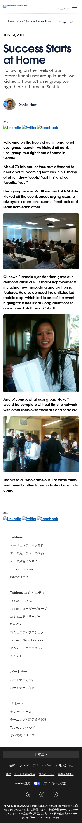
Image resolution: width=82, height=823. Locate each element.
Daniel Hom (27, 105)
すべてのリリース (22, 735)
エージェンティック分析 (27, 545)
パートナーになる (22, 688)
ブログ (19, 21)
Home (10, 21)
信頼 (12, 765)
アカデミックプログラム (27, 648)
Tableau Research (23, 569)
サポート (17, 703)
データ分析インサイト (25, 561)
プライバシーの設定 (54, 783)
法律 (8, 774)
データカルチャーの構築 (27, 553)
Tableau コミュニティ (27, 592)
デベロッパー (41, 765)
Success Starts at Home (39, 21)
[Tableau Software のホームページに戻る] (18, 4)
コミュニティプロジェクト (28, 632)
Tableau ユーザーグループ (28, 609)
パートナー (19, 671)
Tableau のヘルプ (22, 727)
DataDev (16, 624)
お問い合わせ (19, 577)
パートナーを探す (22, 680)
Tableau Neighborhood (27, 640)
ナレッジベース (20, 712)
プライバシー (46, 774)
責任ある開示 (65, 774)
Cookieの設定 (22, 783)
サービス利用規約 (24, 774)
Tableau (16, 537)
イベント (16, 656)
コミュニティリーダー (25, 617)
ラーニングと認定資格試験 (28, 720)
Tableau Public (21, 601)
